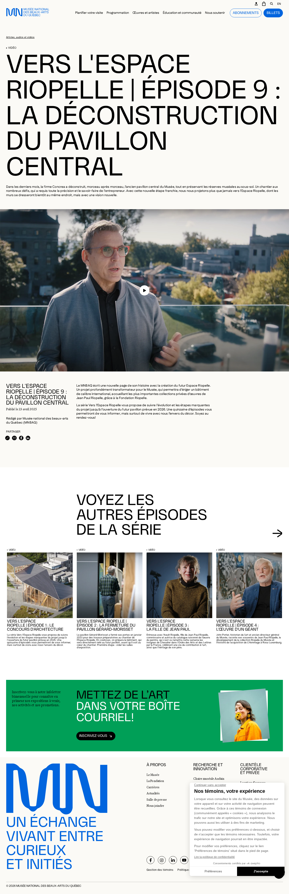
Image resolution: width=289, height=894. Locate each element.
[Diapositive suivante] (277, 533)
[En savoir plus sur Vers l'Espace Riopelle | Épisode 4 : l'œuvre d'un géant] (249, 585)
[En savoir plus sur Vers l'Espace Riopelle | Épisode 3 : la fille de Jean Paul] (179, 585)
